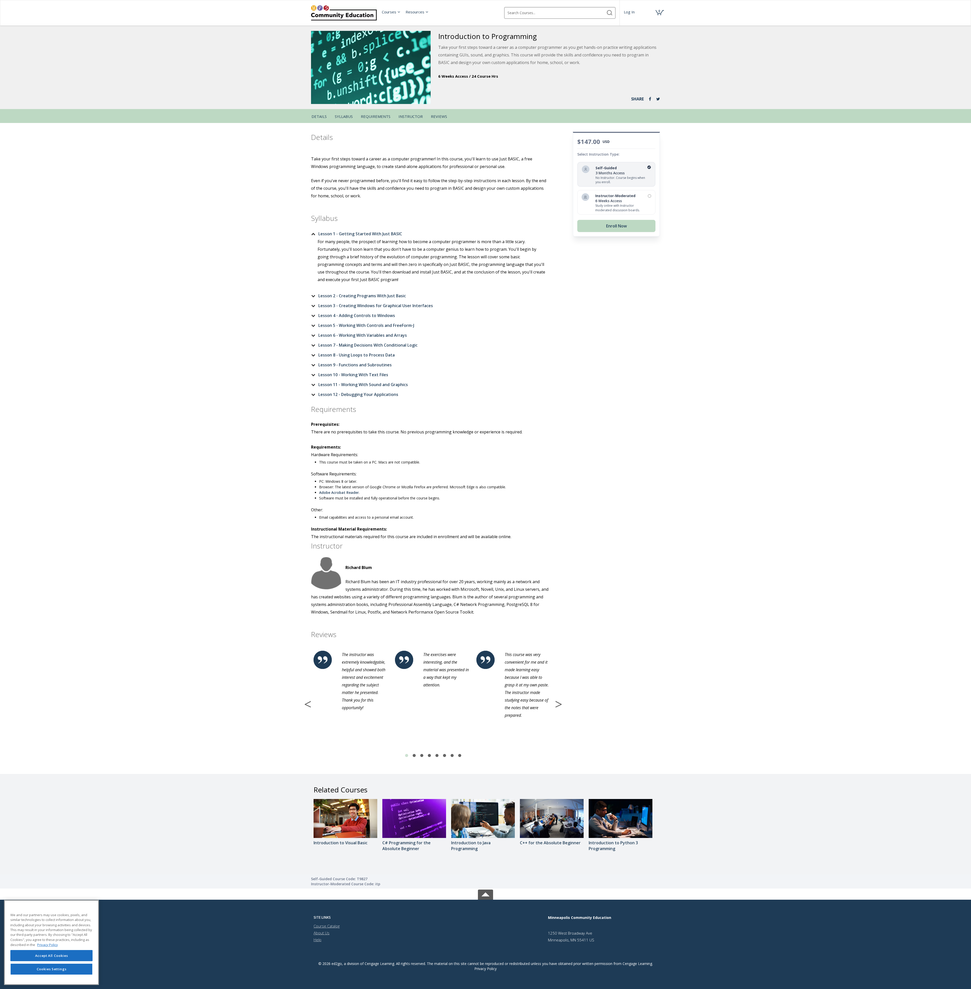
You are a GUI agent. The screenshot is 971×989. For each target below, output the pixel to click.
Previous (308, 704)
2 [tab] (414, 755)
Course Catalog (327, 926)
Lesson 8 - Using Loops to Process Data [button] (356, 355)
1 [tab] (406, 755)
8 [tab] (459, 755)
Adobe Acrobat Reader (339, 492)
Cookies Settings (52, 969)
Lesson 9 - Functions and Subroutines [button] (355, 365)
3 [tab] (421, 755)
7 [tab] (452, 755)
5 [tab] (436, 755)
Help (317, 939)
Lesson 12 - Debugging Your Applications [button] (358, 394)
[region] (51, 942)
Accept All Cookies (51, 955)
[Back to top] (485, 893)
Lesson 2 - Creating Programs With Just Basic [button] (362, 296)
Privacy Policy (485, 968)
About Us (321, 932)
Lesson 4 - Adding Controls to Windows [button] (356, 315)
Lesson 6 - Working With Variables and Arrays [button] (362, 335)
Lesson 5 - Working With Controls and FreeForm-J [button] (366, 325)
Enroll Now (616, 226)
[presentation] (391, 12)
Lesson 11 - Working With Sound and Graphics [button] (363, 384)
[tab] (429, 234)
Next (559, 704)
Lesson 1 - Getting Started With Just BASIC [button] (360, 234)
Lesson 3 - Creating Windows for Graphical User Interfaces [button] (375, 305)
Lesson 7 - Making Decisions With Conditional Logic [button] (367, 345)
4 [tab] (429, 755)
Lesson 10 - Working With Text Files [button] (353, 374)
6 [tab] (444, 755)
